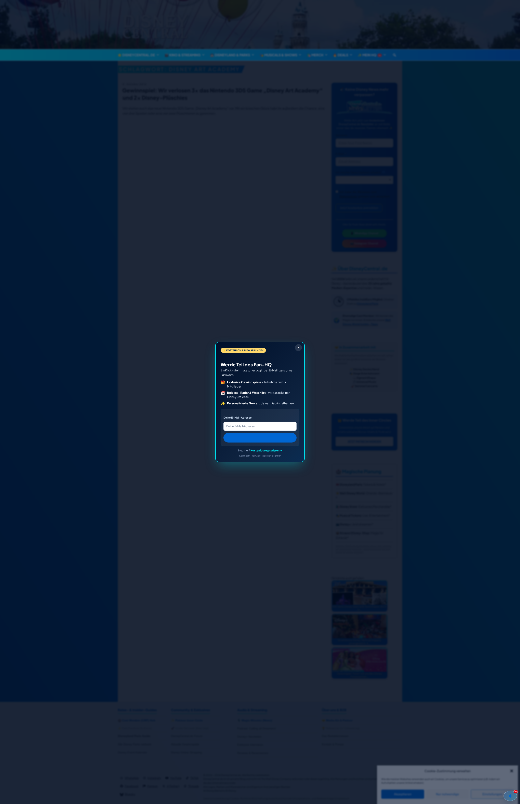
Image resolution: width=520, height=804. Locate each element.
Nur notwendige (447, 794)
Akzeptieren (403, 794)
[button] (512, 771)
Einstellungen (492, 794)
